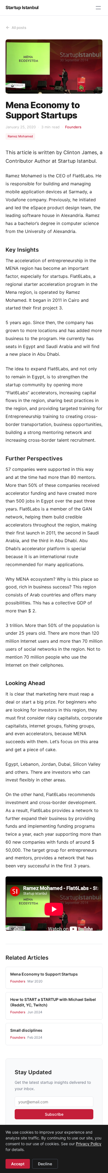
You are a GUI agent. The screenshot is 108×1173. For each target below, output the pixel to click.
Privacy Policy (88, 1143)
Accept (17, 1163)
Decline (45, 1163)
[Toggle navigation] (98, 8)
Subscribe (54, 1114)
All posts (19, 27)
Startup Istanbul (22, 7)
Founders (73, 127)
